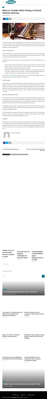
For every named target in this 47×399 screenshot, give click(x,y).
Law (3, 7)
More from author (14, 154)
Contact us (15, 395)
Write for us (31, 395)
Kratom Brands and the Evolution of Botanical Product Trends (34, 314)
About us (23, 395)
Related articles (6, 154)
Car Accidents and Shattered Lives (10, 149)
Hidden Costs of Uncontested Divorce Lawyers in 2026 (8, 253)
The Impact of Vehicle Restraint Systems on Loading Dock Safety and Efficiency (12, 314)
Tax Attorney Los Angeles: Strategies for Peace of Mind (23, 255)
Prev (4, 264)
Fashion (5, 289)
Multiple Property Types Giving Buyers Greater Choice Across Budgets (34, 336)
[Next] (5, 365)
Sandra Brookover (5, 15)
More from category (23, 154)
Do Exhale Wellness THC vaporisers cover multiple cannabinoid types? (32, 358)
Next (7, 264)
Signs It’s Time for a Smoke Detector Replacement (10, 335)
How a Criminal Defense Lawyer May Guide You (36, 150)
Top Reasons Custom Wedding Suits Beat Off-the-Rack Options (12, 358)
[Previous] (3, 365)
